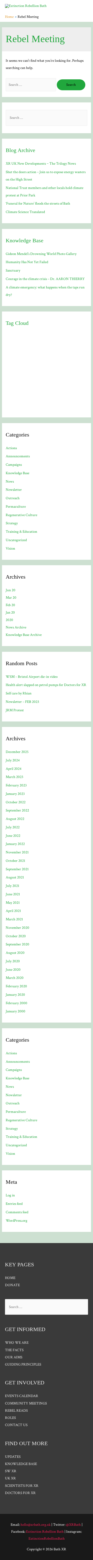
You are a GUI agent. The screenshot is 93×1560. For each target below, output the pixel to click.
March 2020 (15, 977)
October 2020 (16, 936)
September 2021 (17, 869)
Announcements (18, 456)
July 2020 (13, 961)
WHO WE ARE (17, 1342)
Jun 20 (10, 590)
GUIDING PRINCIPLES (23, 1364)
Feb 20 (10, 605)
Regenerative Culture (21, 515)
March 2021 (14, 919)
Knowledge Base (24, 240)
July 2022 (13, 827)
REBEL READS (16, 1410)
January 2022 (15, 844)
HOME (10, 1278)
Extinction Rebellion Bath (45, 1531)
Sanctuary (13, 270)
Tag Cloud (17, 323)
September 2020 (17, 944)
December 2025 (17, 751)
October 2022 (16, 802)
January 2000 (15, 1011)
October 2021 (15, 860)
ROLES (10, 1417)
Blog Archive (20, 150)
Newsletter (14, 489)
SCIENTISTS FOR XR (21, 1485)
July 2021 (12, 885)
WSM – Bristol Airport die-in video (32, 676)
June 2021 (13, 894)
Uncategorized (16, 540)
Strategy (12, 523)
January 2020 (15, 994)
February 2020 (16, 986)
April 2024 (13, 768)
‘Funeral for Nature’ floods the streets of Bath (38, 203)
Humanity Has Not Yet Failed (27, 262)
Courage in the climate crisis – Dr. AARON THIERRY (45, 279)
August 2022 (15, 818)
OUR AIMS (13, 1357)
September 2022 (17, 810)
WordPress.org (16, 1220)
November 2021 (17, 852)
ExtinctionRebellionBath (47, 1538)
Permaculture (16, 506)
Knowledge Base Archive (24, 634)
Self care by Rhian (18, 693)
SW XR (10, 1471)
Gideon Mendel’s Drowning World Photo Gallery (41, 253)
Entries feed (14, 1203)
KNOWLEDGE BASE (21, 1464)
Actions (11, 448)
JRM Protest (15, 710)
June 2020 (13, 969)
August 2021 (15, 877)
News (10, 481)
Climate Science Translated (25, 212)
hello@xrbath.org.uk (36, 1524)
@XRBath (73, 1524)
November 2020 (17, 927)
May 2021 (13, 902)
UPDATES (13, 1456)
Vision (10, 548)
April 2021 (13, 910)
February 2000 (16, 1003)
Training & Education (21, 531)
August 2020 (15, 952)
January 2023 (15, 793)
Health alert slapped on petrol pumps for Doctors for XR (46, 685)
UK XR (10, 1478)
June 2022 (13, 835)
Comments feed (17, 1212)
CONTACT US (16, 1425)
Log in (10, 1195)
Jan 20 (10, 612)
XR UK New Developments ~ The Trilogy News (41, 163)
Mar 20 (11, 597)
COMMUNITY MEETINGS (26, 1403)
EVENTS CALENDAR (21, 1396)
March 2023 (14, 777)
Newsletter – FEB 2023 (22, 701)
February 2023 (16, 785)
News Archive (16, 627)
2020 (9, 620)
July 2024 (13, 760)
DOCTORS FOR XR (20, 1493)
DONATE (12, 1285)
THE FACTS (14, 1350)
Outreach (13, 498)
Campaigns (14, 464)
